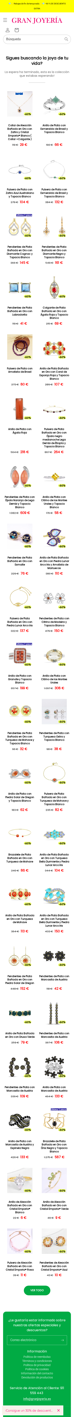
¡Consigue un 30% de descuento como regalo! (29, 1410)
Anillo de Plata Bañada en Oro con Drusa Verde (20, 1035)
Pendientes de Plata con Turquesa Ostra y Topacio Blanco (54, 736)
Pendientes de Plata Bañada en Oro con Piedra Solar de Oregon (19, 980)
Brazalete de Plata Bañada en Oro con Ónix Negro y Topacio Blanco (54, 1146)
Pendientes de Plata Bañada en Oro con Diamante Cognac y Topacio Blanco (20, 252)
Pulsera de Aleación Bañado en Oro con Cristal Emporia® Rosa (20, 1266)
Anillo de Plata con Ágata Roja (19, 431)
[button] (5, 20)
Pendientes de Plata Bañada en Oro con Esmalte (19, 561)
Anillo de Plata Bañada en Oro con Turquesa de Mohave (19, 919)
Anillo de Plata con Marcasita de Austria (54, 1089)
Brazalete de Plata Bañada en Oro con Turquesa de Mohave (19, 858)
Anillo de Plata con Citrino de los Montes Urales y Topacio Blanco (54, 502)
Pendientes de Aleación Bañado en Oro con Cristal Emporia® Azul (54, 1266)
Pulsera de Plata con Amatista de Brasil (19, 370)
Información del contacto (37, 1373)
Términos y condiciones (37, 1361)
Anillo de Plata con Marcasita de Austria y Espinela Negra (20, 1145)
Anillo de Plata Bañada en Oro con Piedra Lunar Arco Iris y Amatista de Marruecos (54, 563)
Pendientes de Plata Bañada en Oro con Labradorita (19, 311)
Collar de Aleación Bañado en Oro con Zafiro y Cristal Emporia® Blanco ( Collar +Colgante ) (19, 132)
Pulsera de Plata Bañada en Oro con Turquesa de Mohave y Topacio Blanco (54, 799)
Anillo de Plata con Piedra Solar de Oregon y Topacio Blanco (19, 797)
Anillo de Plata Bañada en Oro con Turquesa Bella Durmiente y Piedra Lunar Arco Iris (54, 860)
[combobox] (37, 39)
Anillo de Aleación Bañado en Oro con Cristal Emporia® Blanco (19, 1207)
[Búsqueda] (66, 39)
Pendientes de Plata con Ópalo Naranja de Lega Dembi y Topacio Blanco (20, 502)
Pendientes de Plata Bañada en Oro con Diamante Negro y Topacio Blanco (54, 252)
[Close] (58, 1410)
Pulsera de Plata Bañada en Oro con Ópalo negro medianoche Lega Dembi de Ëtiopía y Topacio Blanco (54, 438)
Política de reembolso (37, 1356)
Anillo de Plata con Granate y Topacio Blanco (20, 679)
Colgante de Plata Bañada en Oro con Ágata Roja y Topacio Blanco (54, 313)
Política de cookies (37, 1369)
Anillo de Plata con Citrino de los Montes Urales (54, 679)
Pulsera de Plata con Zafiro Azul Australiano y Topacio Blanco (20, 193)
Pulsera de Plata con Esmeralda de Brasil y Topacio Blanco (54, 193)
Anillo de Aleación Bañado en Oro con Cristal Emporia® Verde (54, 1205)
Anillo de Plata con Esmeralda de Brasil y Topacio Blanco (54, 129)
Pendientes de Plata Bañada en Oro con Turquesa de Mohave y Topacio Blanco (19, 738)
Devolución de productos (37, 1377)
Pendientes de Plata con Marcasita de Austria (54, 978)
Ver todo (37, 1290)
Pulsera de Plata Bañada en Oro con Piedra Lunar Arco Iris (20, 622)
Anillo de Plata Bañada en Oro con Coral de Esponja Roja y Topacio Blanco (54, 373)
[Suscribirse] (62, 1340)
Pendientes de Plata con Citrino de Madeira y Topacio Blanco (54, 622)
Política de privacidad (37, 1365)
